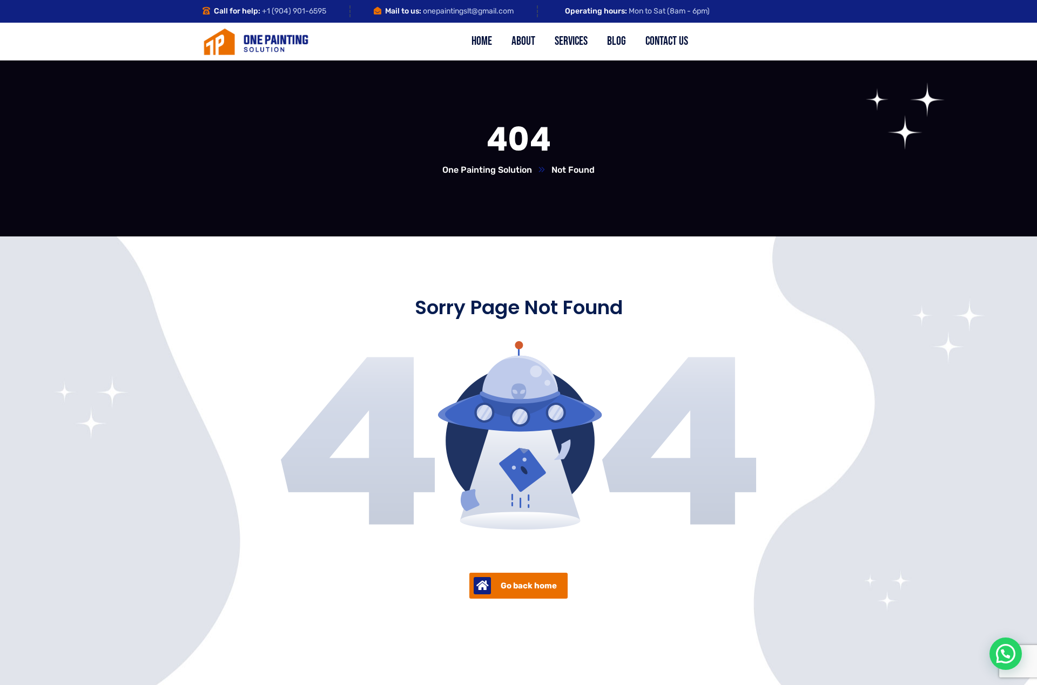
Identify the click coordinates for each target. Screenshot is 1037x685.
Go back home (529, 586)
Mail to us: (403, 11)
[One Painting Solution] (256, 42)
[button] (1005, 653)
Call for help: (237, 11)
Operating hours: (596, 11)
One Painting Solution (487, 170)
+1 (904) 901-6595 (294, 11)
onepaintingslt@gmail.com (468, 11)
